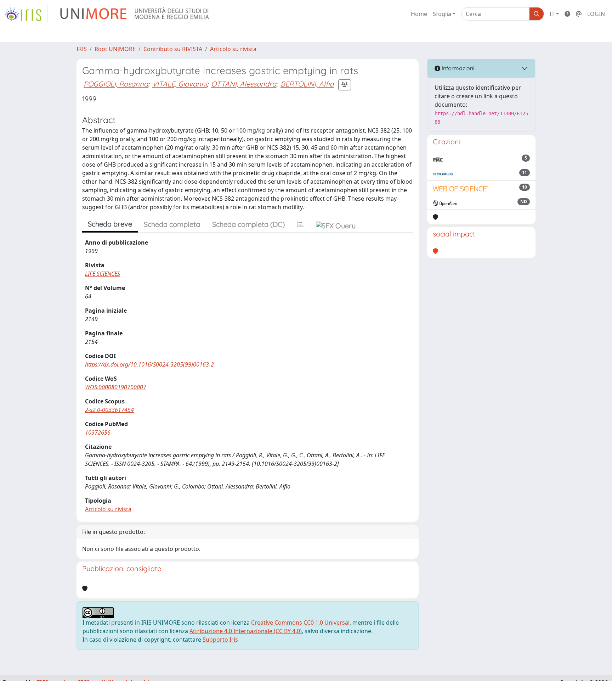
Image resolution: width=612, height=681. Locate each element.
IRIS (81, 49)
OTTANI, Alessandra (243, 83)
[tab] (300, 224)
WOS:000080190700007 (115, 387)
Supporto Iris (220, 639)
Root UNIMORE (115, 49)
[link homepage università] (135, 13)
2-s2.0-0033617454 (109, 410)
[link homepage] (25, 13)
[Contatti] (578, 14)
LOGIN (596, 14)
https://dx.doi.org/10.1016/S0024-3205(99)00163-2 (149, 364)
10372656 (97, 432)
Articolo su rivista (233, 49)
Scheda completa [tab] (172, 224)
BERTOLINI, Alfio (307, 83)
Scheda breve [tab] (110, 223)
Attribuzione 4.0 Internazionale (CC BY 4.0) (245, 631)
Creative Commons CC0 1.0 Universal (300, 622)
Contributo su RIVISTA (172, 49)
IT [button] (552, 14)
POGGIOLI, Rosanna (116, 83)
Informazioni (457, 68)
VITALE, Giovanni (179, 83)
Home (419, 14)
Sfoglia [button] (442, 14)
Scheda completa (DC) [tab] (248, 224)
